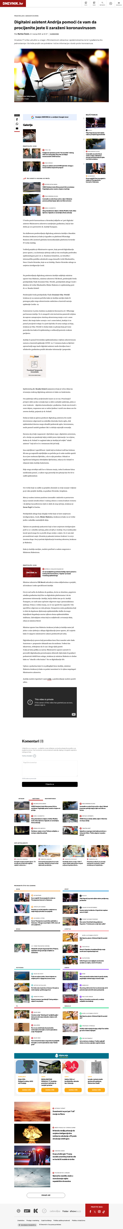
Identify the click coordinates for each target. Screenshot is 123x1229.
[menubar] (110, 3)
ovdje (49, 679)
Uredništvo (20, 1220)
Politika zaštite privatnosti (62, 1220)
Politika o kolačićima (78, 1220)
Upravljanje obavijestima (28, 1225)
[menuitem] (110, 3)
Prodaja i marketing (33, 1220)
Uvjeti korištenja (46, 1220)
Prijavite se (50, 784)
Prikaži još (46, 1195)
